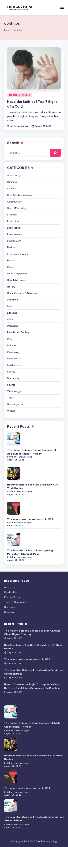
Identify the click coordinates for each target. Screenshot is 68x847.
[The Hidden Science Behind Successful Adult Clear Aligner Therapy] (13, 438)
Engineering (14, 227)
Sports (11, 384)
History (11, 286)
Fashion (11, 247)
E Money (12, 214)
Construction (14, 201)
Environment (14, 240)
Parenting (12, 325)
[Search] (55, 153)
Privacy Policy (12, 597)
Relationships (14, 365)
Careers (11, 188)
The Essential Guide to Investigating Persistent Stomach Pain (30, 552)
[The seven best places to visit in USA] (13, 508)
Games (11, 267)
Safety (11, 371)
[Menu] (62, 8)
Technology (14, 391)
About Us (9, 587)
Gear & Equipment (17, 273)
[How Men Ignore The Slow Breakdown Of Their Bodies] (13, 473)
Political (11, 345)
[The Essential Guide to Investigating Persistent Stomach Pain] (13, 539)
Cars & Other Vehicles (19, 195)
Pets (9, 339)
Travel (10, 397)
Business (12, 181)
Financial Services (17, 254)
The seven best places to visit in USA (30, 519)
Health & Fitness (19, 95)
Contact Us (10, 592)
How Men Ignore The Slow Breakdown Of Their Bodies (32, 486)
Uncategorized (15, 404)
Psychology (14, 352)
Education (13, 221)
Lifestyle (12, 312)
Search (13, 143)
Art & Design (14, 175)
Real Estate (13, 358)
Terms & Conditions (15, 602)
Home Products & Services (22, 293)
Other (10, 319)
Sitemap (9, 612)
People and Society (18, 332)
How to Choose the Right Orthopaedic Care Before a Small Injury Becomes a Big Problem (32, 686)
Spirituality (13, 378)
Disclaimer (10, 607)
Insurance (12, 299)
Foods (10, 260)
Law (9, 306)
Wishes (11, 410)
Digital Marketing (17, 208)
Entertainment (15, 234)
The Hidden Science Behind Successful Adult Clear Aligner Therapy (31, 451)
